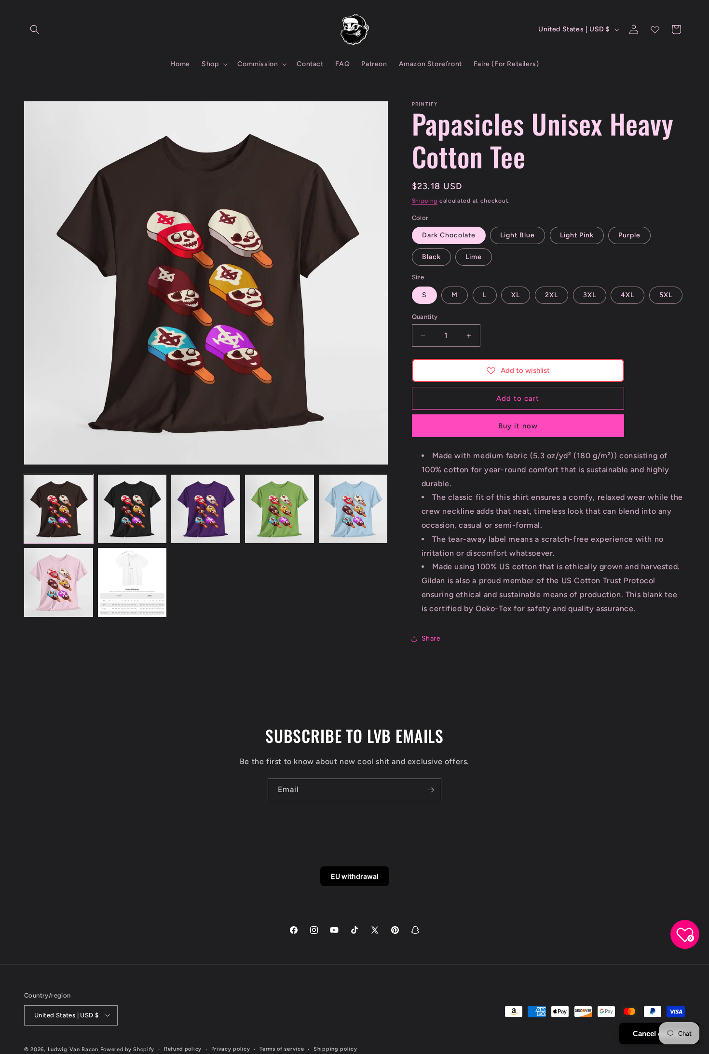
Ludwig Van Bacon (73, 1049)
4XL (627, 295)
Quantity (425, 316)
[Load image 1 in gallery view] (58, 509)
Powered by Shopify (127, 1049)
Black (431, 257)
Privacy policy (230, 1048)
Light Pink (577, 235)
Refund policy (183, 1048)
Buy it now (518, 426)
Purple (629, 235)
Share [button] (431, 638)
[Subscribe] (430, 790)
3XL (589, 295)
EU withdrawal (355, 876)
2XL (551, 295)
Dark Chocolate (449, 235)
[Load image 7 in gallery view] (132, 582)
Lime (473, 257)
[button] (34, 29)
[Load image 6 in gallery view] (58, 582)
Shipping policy (335, 1048)
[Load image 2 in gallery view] (132, 509)
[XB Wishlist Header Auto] (655, 29)
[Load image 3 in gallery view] (205, 509)
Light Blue (517, 235)
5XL (665, 295)
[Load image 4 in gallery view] (279, 509)
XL (515, 295)
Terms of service (281, 1048)
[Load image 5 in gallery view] (353, 509)
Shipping (425, 200)
